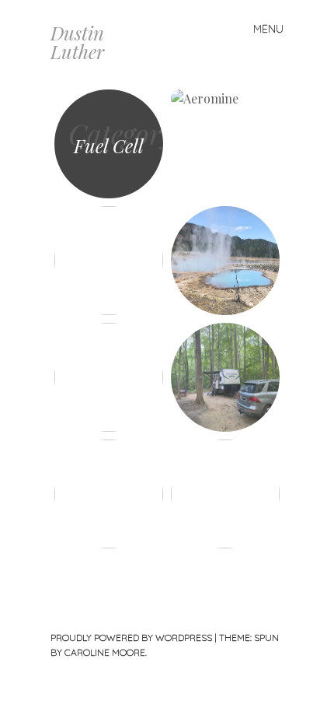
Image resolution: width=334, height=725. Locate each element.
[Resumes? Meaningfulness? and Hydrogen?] (225, 494)
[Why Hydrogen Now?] (108, 377)
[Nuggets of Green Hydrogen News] (225, 143)
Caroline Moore (104, 652)
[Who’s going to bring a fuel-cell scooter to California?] (108, 494)
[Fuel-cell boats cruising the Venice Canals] (108, 260)
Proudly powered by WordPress (131, 637)
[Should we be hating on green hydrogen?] (225, 260)
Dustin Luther (77, 42)
